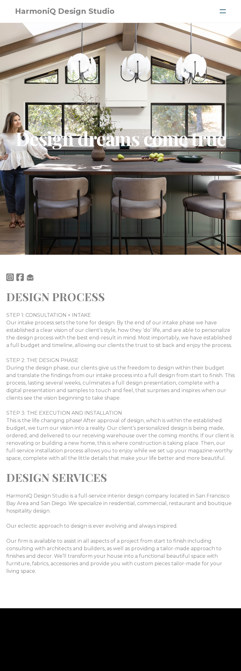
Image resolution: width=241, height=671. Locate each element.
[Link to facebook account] (20, 277)
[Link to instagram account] (10, 277)
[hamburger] (222, 11)
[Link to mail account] (30, 277)
